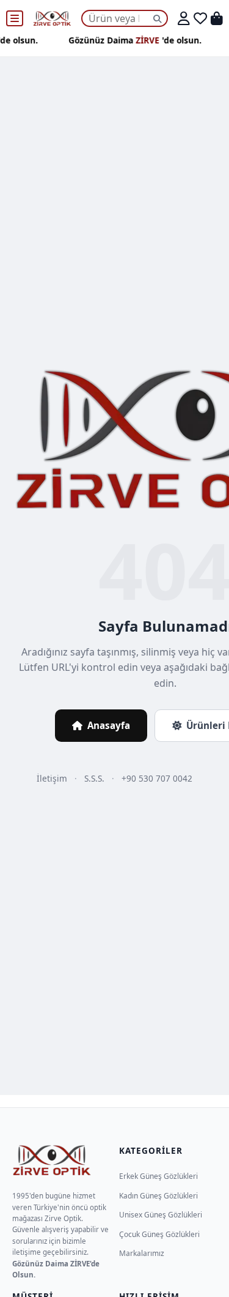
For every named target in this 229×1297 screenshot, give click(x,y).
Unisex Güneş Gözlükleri (160, 1214)
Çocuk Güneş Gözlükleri (159, 1234)
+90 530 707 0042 (157, 778)
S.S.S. (94, 778)
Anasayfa (108, 725)
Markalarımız (141, 1253)
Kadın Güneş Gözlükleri (158, 1195)
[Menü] (14, 18)
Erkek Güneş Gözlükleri (158, 1176)
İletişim (52, 778)
